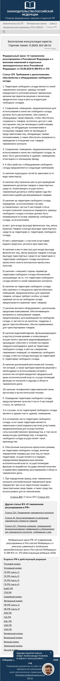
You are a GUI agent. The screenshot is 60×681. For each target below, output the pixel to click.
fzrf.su (30, 678)
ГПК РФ (8, 592)
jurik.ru (53, 48)
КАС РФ (8, 621)
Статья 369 (16, 497)
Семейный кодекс (13, 596)
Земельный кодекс (13, 646)
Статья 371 (44, 497)
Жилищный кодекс (13, 601)
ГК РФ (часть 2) (11, 576)
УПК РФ (8, 629)
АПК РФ (8, 613)
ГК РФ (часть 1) (11, 572)
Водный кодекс (11, 642)
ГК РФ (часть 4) (11, 584)
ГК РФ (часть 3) (11, 580)
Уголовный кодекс (13, 568)
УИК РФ (8, 625)
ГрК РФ (7, 617)
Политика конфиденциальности (30, 675)
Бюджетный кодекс (13, 633)
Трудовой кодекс (12, 564)
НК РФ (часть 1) (12, 605)
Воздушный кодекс (13, 637)
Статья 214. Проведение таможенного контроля (29, 512)
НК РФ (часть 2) (12, 609)
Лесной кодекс (11, 650)
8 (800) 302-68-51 (40, 45)
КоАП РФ (8, 588)
